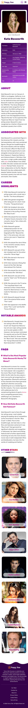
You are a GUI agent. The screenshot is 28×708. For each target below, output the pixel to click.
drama (24, 392)
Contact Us (14, 690)
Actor (9, 35)
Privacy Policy (14, 695)
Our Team (14, 688)
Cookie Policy (14, 697)
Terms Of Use (14, 700)
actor (6, 161)
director (3, 166)
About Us (14, 692)
